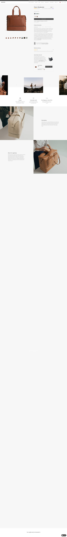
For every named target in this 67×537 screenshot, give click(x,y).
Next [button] (29, 19)
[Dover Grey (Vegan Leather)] (41, 69)
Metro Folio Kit (41, 60)
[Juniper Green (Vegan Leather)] (40, 69)
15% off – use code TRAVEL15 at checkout (33, 0)
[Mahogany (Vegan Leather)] (37, 16)
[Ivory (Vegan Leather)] (34, 16)
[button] (35, 49)
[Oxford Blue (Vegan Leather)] (39, 69)
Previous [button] (3, 19)
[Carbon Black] (34, 13)
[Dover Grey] (38, 13)
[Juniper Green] (37, 13)
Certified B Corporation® (44, 43)
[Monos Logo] (3, 2)
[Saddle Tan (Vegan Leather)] (43, 69)
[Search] (62, 2)
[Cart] (65, 2)
